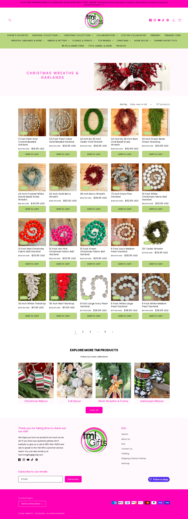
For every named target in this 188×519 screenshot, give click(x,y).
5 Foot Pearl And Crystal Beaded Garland (28, 142)
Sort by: (123, 104)
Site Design (40, 513)
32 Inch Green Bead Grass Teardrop (153, 140)
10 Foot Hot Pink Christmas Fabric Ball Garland (61, 251)
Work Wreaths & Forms (113, 401)
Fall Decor (74, 401)
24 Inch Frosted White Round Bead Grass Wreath (31, 197)
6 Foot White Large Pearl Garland (122, 305)
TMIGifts (29, 513)
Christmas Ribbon (36, 401)
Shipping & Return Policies (133, 458)
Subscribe (73, 479)
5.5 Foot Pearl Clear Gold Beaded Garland (61, 140)
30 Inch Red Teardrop (61, 303)
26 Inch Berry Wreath (92, 194)
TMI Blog (125, 453)
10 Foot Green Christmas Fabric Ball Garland (92, 251)
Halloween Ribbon (152, 401)
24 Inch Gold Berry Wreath (60, 195)
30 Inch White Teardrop (32, 303)
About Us (125, 439)
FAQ (123, 444)
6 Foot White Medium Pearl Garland (154, 305)
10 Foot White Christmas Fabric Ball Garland (154, 197)
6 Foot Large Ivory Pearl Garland (94, 305)
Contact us (126, 448)
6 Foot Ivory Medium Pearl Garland (122, 250)
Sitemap (125, 463)
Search (124, 434)
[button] (10, 20)
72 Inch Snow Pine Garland (121, 195)
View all (94, 410)
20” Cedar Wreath (152, 248)
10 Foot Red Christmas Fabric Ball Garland (31, 250)
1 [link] (75, 331)
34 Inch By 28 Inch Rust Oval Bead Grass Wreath (124, 142)
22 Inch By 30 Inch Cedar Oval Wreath (91, 140)
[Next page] (113, 332)
